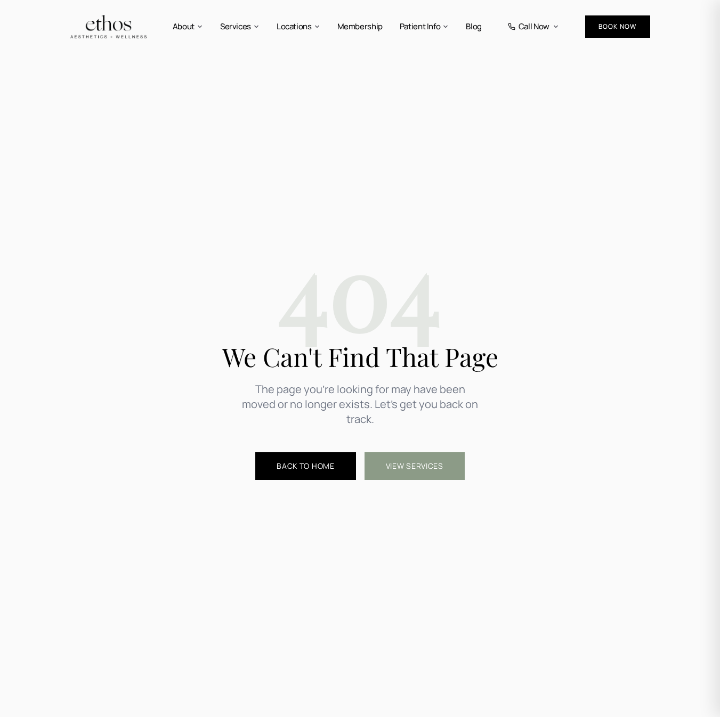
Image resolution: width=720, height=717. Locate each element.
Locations (294, 26)
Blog (474, 26)
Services (235, 26)
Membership (360, 26)
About (184, 26)
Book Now (617, 26)
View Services (414, 466)
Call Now (534, 26)
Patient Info (420, 26)
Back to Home (305, 466)
